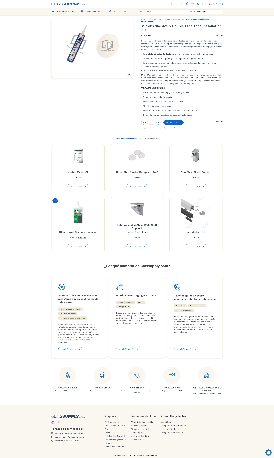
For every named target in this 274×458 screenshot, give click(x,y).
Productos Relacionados (126, 139)
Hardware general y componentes (169, 19)
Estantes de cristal (140, 436)
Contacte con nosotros (116, 426)
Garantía (109, 443)
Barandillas (165, 422)
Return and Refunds (114, 447)
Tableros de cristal (140, 429)
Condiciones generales (115, 440)
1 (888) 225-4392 (72, 441)
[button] (129, 74)
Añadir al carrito (173, 122)
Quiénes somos (112, 422)
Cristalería (151, 19)
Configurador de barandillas (173, 426)
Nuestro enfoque (121, 11)
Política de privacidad (115, 436)
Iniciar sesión (178, 4)
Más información (68, 349)
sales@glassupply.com (73, 437)
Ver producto (76, 186)
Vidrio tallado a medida (142, 422)
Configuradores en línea (95, 11)
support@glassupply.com (73, 433)
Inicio (143, 19)
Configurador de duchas (171, 433)
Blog (107, 429)
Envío (107, 433)
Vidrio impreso (137, 433)
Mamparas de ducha (169, 429)
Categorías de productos (66, 11)
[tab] (126, 139)
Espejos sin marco (139, 426)
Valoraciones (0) (151, 139)
